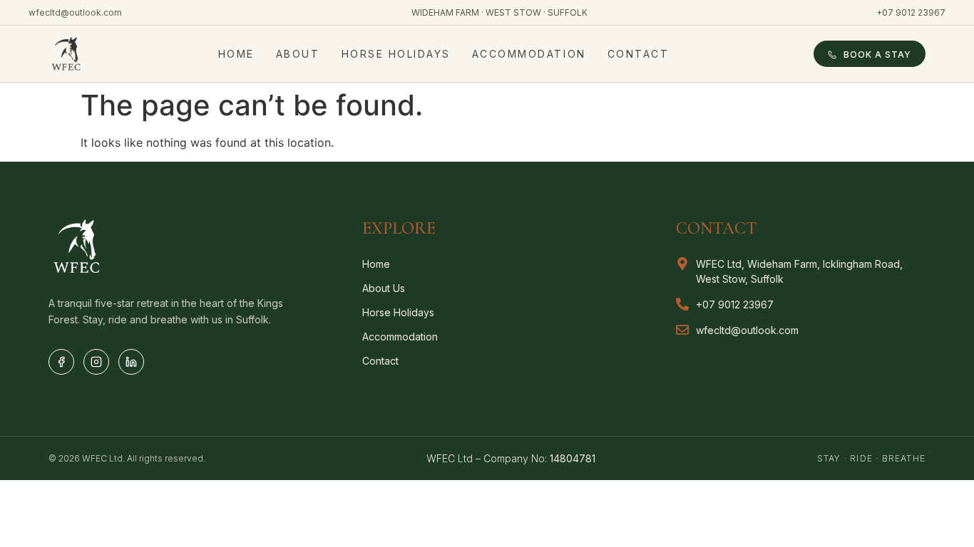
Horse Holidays (396, 54)
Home (236, 54)
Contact (639, 54)
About (298, 54)
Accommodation (529, 54)
